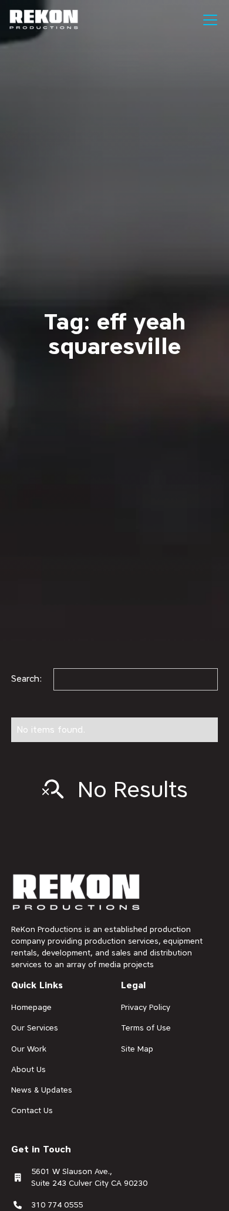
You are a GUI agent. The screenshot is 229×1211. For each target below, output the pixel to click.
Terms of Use (146, 1027)
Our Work (28, 1048)
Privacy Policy (145, 1007)
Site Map (137, 1048)
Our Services (34, 1027)
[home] (44, 20)
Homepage (31, 1007)
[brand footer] (76, 893)
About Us (28, 1069)
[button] (208, 20)
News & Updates (41, 1089)
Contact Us (32, 1110)
